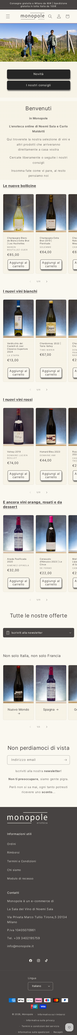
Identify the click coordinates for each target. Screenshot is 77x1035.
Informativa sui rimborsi (51, 1014)
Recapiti (58, 1032)
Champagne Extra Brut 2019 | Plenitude (49, 240)
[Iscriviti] (65, 760)
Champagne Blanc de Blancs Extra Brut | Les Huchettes (18, 240)
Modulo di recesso (20, 878)
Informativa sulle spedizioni (34, 1032)
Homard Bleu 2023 (50, 451)
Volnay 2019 (14, 451)
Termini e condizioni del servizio (40, 1026)
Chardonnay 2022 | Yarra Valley (50, 345)
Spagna (49, 709)
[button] (8, 16)
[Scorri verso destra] (47, 281)
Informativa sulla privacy (40, 1020)
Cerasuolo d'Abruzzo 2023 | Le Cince (51, 562)
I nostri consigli (38, 85)
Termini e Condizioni (21, 861)
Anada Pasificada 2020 (17, 560)
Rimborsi (13, 852)
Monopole (27, 1014)
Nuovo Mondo (18, 709)
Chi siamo (14, 870)
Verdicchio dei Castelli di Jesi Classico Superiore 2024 (17, 347)
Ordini (11, 844)
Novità (38, 74)
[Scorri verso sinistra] (30, 281)
